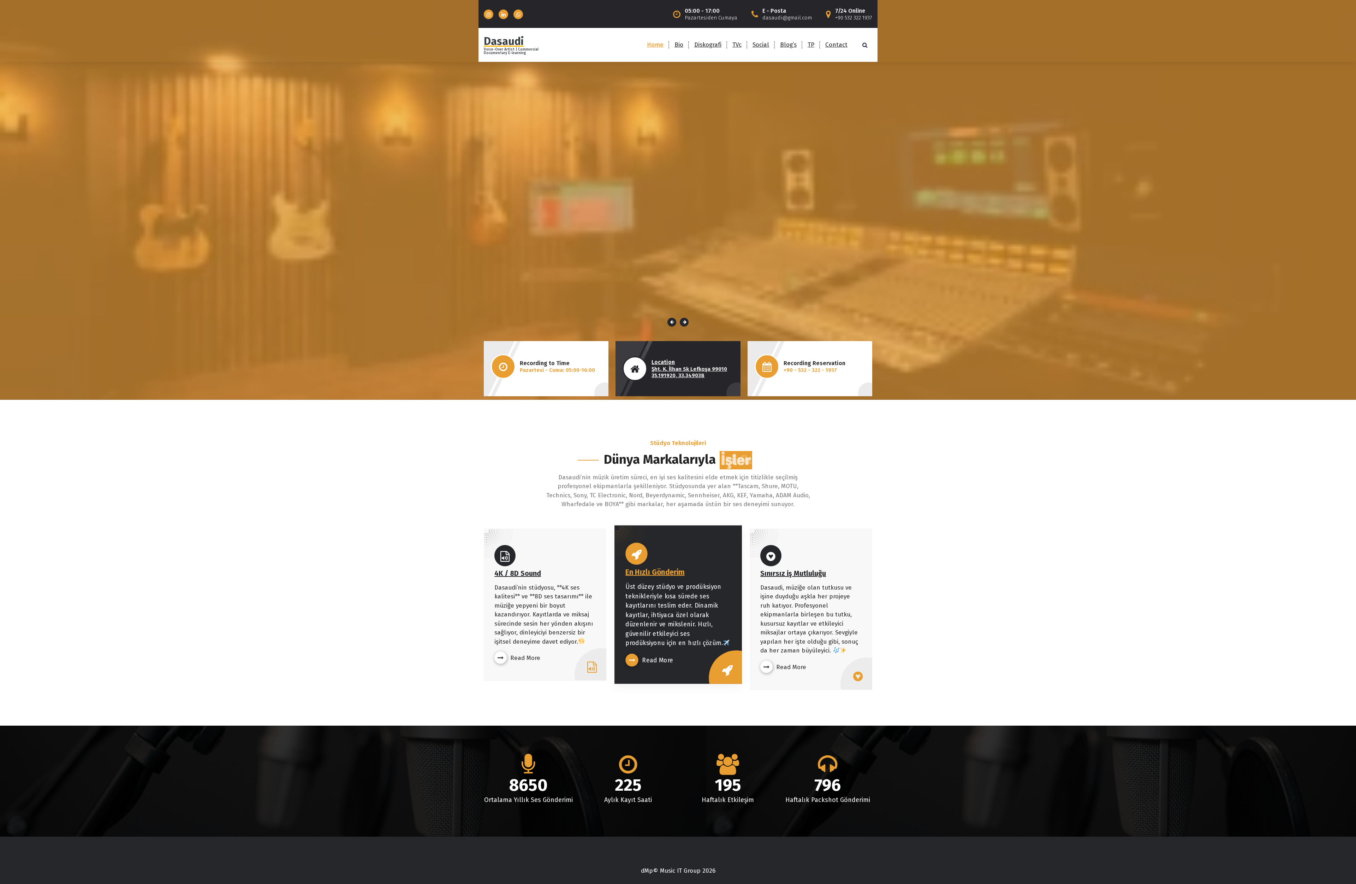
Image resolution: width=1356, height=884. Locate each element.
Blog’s (788, 44)
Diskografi (707, 44)
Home (655, 44)
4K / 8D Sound (517, 573)
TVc (737, 44)
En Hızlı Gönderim (654, 572)
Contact (836, 44)
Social (761, 44)
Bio (678, 44)
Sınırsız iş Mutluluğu (793, 573)
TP (811, 44)
